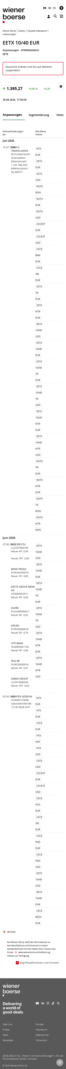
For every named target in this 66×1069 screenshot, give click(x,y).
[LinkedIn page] (43, 1003)
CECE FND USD (38, 861)
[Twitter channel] (58, 1003)
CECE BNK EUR (38, 255)
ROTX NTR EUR (39, 486)
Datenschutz (42, 1034)
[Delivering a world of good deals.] (13, 1009)
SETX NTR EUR (38, 311)
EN (54, 8)
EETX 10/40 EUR (38, 349)
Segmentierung (39, 115)
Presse (6, 1029)
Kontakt (40, 1024)
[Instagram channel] (48, 1003)
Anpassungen (12, 115)
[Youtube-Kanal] (37, 1003)
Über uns (7, 1024)
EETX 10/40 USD (38, 330)
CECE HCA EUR (38, 804)
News (5, 1034)
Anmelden (49, 16)
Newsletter (8, 1040)
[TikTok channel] (53, 1003)
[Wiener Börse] (14, 14)
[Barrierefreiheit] (61, 8)
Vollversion (41, 1040)
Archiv (11, 932)
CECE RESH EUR (38, 917)
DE (44, 8)
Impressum (41, 1029)
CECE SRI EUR (38, 274)
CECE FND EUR (38, 842)
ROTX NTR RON (39, 523)
